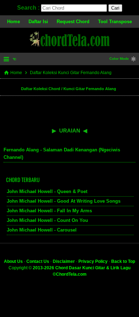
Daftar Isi (38, 21)
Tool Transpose (115, 21)
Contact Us (37, 261)
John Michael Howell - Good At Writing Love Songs (63, 201)
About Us (13, 261)
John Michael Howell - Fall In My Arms (49, 210)
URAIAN (69, 131)
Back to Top (123, 261)
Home (13, 21)
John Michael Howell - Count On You (47, 220)
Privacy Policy (93, 261)
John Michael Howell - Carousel (42, 230)
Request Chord (73, 21)
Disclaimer (64, 261)
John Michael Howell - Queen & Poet (47, 191)
